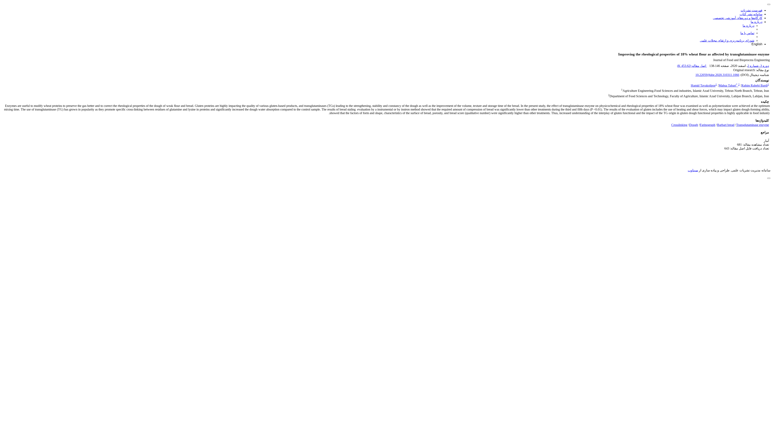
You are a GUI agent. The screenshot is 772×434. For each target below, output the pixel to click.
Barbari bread (725, 125)
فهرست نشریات (751, 10)
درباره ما (756, 22)
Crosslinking (679, 125)
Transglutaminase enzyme (752, 125)
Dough (693, 125)
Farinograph (707, 125)
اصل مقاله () (692, 66)
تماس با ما (747, 33)
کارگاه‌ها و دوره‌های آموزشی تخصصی (737, 18)
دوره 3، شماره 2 (758, 66)
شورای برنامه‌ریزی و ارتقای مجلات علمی (727, 40)
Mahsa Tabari (728, 85)
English (756, 44)
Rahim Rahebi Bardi (754, 85)
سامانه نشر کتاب (751, 14)
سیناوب (693, 170)
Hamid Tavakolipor (703, 85)
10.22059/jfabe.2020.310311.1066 (717, 75)
